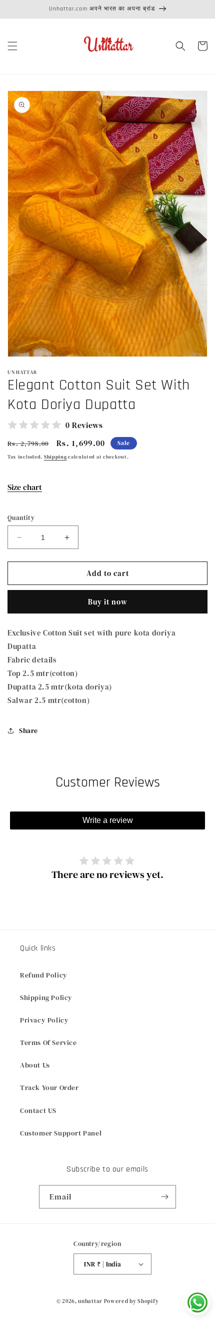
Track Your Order (49, 1087)
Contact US (38, 1111)
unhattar (90, 1301)
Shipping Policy (46, 997)
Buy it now (108, 601)
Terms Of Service (48, 1043)
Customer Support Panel (61, 1133)
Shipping (55, 457)
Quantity (21, 518)
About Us (35, 1065)
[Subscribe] (165, 1196)
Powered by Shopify (131, 1301)
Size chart (25, 487)
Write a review (107, 820)
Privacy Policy (44, 1020)
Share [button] (28, 731)
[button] (13, 46)
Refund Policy (44, 975)
